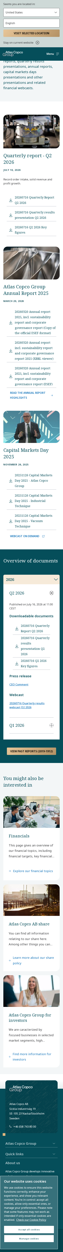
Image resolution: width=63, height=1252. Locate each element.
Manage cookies (29, 1238)
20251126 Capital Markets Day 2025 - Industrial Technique (33, 500)
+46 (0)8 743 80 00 (24, 1126)
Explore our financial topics (33, 871)
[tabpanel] (31, 661)
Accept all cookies (29, 1229)
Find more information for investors (32, 1056)
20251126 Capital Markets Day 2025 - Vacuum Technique (33, 521)
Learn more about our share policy (33, 960)
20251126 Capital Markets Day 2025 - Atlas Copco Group (33, 480)
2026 (10, 579)
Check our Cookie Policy (31, 1220)
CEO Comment (18, 684)
